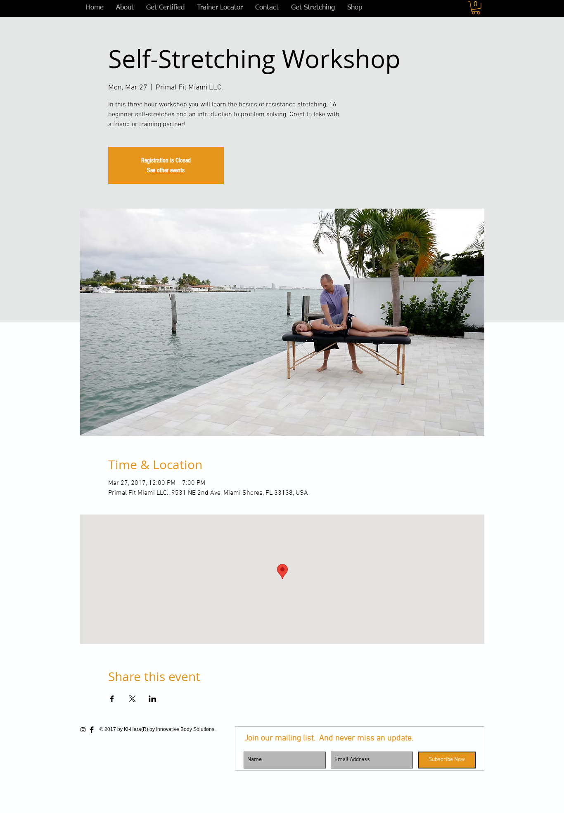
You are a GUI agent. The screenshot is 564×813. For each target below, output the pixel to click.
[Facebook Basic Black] (91, 729)
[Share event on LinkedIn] (152, 699)
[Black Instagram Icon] (83, 729)
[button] (476, 7)
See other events (166, 170)
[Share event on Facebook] (112, 699)
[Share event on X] (132, 699)
